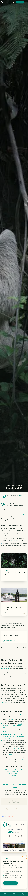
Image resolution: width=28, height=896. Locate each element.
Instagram (5, 725)
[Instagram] (15, 836)
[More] (26, 2)
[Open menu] (24, 496)
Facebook (11, 725)
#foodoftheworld (19, 672)
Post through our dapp (9, 734)
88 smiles (4, 813)
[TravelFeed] (2, 2)
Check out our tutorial (9, 732)
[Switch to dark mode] (10, 2)
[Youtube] (18, 836)
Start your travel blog (9, 883)
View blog (17, 832)
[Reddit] (11, 816)
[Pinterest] (8, 816)
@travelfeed (14, 540)
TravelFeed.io (6, 515)
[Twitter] (5, 816)
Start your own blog (8, 640)
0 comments (9, 813)
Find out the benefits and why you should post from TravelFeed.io (13, 736)
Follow (10, 832)
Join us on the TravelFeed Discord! (14, 785)
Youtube (16, 725)
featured (22, 649)
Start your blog (20, 2)
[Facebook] (2, 816)
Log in (13, 2)
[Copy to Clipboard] (14, 816)
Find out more (11, 754)
